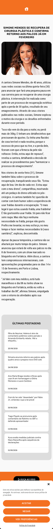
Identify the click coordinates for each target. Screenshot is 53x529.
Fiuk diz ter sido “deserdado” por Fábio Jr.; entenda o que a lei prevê (25, 398)
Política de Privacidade (27, 525)
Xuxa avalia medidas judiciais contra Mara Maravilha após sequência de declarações (24, 440)
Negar (26, 511)
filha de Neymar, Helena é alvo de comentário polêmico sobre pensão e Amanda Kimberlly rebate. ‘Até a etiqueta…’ (25, 337)
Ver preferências (26, 519)
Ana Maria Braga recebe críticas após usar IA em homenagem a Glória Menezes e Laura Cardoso (25, 378)
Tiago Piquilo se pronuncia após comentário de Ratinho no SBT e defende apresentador (22, 418)
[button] (48, 484)
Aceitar (26, 503)
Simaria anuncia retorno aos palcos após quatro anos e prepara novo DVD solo (26, 358)
